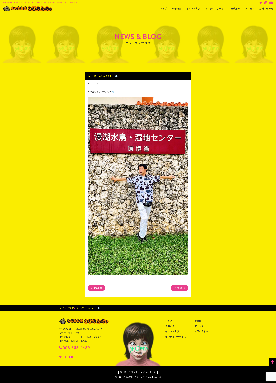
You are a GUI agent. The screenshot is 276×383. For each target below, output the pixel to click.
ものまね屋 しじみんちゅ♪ (28, 9)
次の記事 (178, 288)
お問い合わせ (266, 8)
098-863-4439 (76, 347)
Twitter (260, 2)
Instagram (265, 2)
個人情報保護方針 (128, 372)
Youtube (271, 2)
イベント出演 (193, 8)
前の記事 (97, 288)
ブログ (71, 308)
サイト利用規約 (148, 372)
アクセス (249, 8)
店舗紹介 (176, 8)
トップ (163, 8)
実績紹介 (235, 8)
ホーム (62, 308)
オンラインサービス (215, 8)
